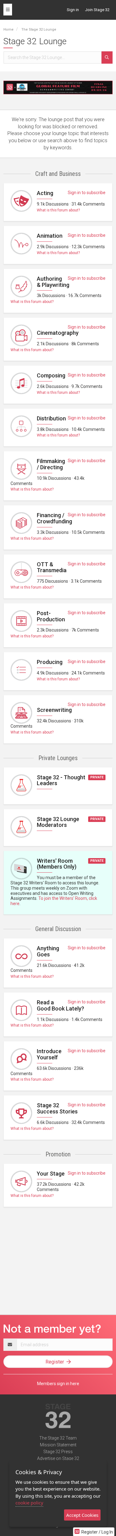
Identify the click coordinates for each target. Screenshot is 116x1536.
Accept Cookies (82, 1515)
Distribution (51, 418)
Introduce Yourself (49, 1054)
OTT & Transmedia (52, 567)
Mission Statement (58, 1444)
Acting (45, 193)
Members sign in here (58, 1383)
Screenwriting (54, 710)
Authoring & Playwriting (53, 281)
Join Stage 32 (97, 9)
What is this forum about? (58, 210)
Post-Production (51, 616)
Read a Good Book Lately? (60, 1005)
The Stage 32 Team (58, 1438)
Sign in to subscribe (86, 192)
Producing (49, 662)
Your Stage (51, 1173)
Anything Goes (48, 951)
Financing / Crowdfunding (54, 518)
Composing (51, 375)
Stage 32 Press (58, 1451)
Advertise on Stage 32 (58, 1458)
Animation (49, 235)
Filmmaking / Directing (51, 464)
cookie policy (29, 1503)
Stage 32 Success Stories (57, 1108)
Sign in (73, 9)
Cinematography (58, 333)
